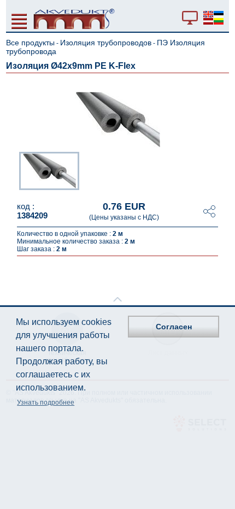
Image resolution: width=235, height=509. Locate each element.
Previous (13, 170)
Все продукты (30, 42)
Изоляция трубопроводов (105, 42)
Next (221, 170)
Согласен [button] (174, 326)
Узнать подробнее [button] (45, 402)
